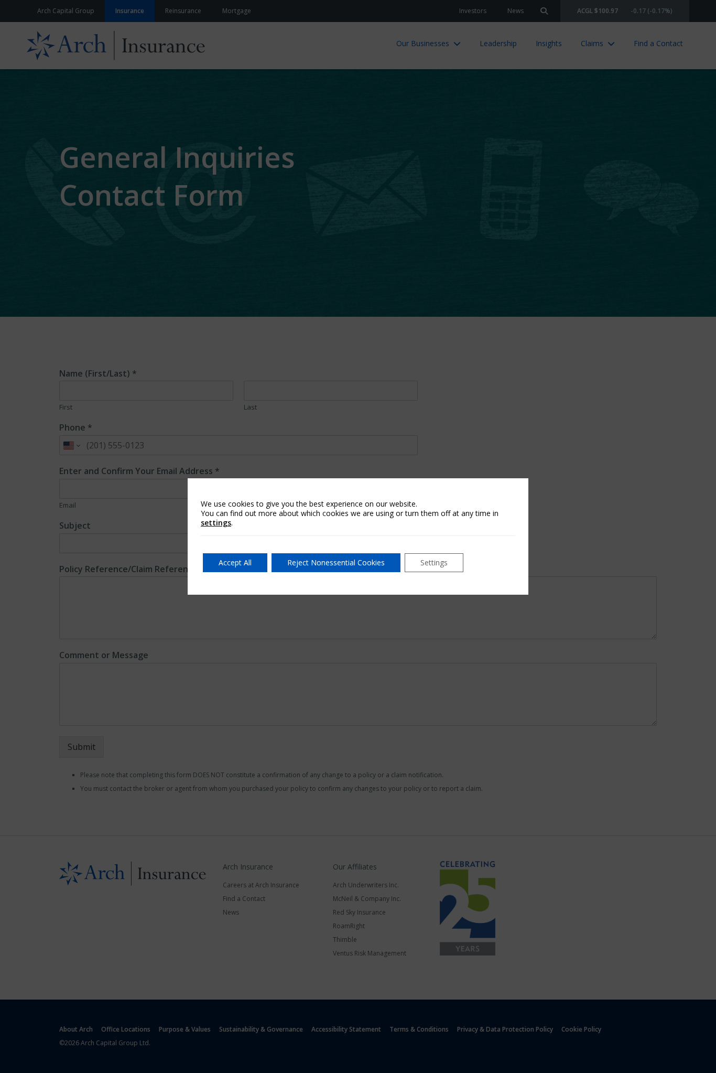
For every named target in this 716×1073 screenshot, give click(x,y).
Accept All (235, 562)
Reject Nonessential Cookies (336, 562)
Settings (434, 562)
